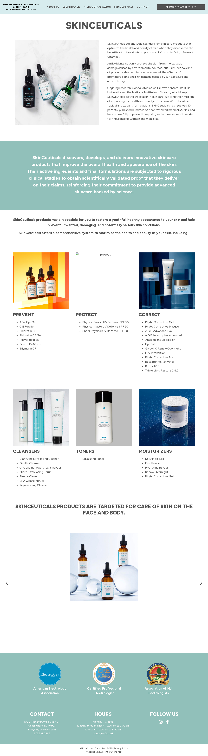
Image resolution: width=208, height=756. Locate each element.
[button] (7, 583)
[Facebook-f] (167, 722)
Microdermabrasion (97, 7)
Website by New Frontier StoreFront (104, 751)
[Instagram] (161, 722)
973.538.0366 (42, 733)
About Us (53, 7)
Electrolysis (71, 7)
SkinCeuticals (124, 7)
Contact (143, 7)
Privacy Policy (121, 748)
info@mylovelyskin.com (42, 729)
